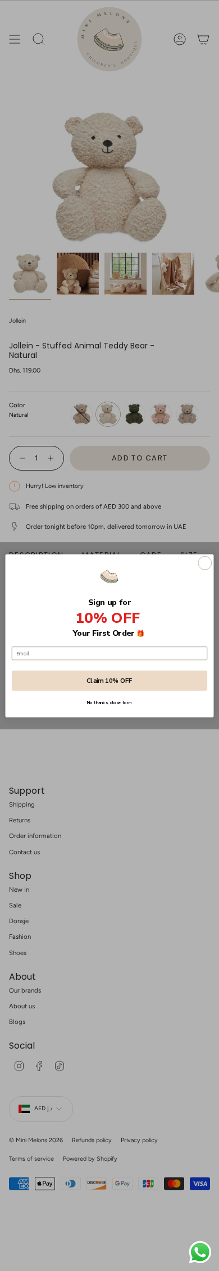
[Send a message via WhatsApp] (200, 1252)
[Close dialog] (205, 563)
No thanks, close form (109, 702)
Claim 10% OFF (109, 680)
